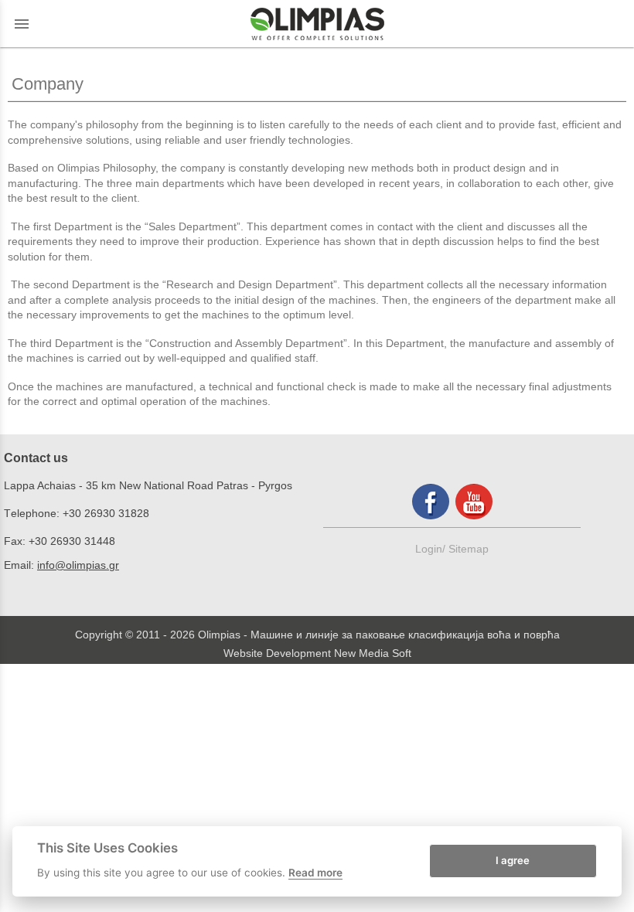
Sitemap (468, 549)
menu (21, 24)
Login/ (431, 549)
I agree (513, 860)
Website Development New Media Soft (317, 653)
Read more (315, 872)
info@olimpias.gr (78, 565)
